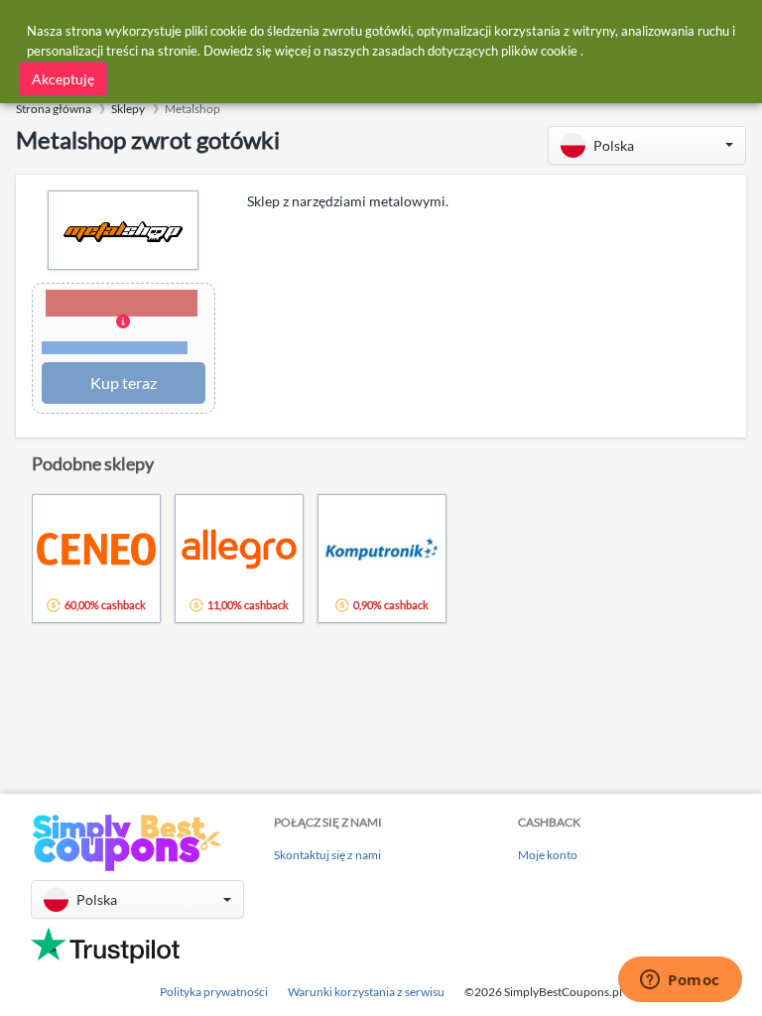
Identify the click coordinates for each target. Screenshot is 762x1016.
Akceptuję (63, 78)
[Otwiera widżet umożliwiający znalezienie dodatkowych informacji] (680, 981)
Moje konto (547, 854)
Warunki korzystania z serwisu (366, 991)
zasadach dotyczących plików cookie (474, 51)
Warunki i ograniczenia (115, 347)
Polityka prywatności (214, 991)
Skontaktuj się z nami (327, 854)
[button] (647, 145)
